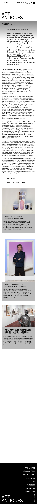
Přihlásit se (30, 468)
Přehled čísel (29, 471)
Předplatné (30, 491)
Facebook (31, 485)
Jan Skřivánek (11, 29)
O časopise (30, 478)
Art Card (31, 481)
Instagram (30, 488)
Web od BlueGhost (34, 498)
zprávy (18, 29)
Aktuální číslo (29, 474)
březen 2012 (24, 29)
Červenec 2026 (18, 2)
